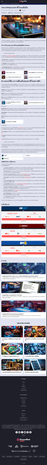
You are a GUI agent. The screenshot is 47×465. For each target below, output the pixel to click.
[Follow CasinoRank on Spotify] (27, 432)
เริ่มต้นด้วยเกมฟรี (28, 177)
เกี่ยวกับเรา (23, 413)
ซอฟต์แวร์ (23, 386)
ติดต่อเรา (23, 415)
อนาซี (23, 404)
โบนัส (23, 382)
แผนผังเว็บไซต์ (23, 390)
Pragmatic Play (23, 398)
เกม (23, 384)
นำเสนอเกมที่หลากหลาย (25, 174)
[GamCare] (25, 446)
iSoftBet (23, 402)
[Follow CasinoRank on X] (22, 432)
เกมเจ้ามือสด (20, 127)
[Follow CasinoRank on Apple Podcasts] (30, 432)
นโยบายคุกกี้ (23, 463)
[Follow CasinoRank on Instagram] (19, 432)
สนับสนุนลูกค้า (17, 190)
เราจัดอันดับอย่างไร (23, 418)
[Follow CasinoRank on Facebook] (16, 432)
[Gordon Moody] (34, 446)
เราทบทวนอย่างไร (23, 420)
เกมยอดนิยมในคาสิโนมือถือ (11, 55)
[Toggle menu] (2, 1)
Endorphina (23, 406)
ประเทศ (23, 388)
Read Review (23, 221)
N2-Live (23, 400)
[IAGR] (10, 446)
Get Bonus (23, 219)
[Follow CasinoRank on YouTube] (25, 432)
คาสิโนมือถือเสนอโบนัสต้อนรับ (22, 183)
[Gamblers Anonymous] (16, 446)
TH (22, 435)
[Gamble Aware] (21, 451)
